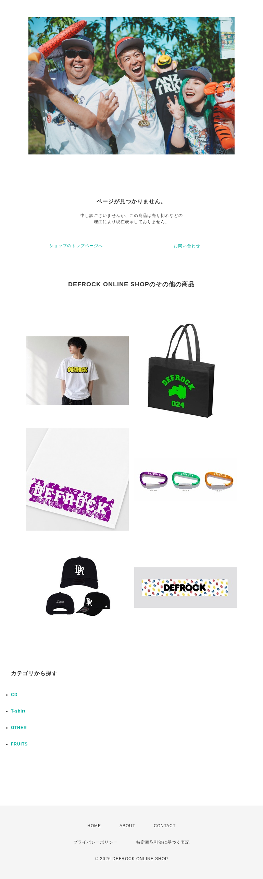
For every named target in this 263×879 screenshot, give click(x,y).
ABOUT (127, 825)
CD (14, 694)
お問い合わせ (187, 245)
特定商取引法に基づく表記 (163, 842)
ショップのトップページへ (76, 245)
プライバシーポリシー (95, 842)
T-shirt (18, 711)
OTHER (19, 727)
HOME (94, 825)
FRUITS (19, 744)
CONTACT (165, 825)
